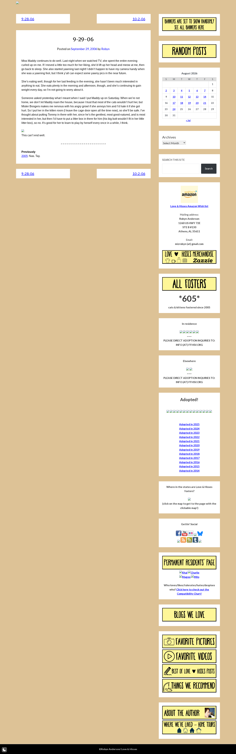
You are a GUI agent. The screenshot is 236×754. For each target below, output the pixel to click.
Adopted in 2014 (189, 470)
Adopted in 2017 (189, 457)
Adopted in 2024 (189, 428)
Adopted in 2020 (189, 445)
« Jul (188, 120)
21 (204, 103)
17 (174, 103)
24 (174, 109)
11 (181, 96)
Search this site (173, 159)
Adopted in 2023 (189, 432)
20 (197, 103)
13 (197, 96)
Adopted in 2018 (189, 453)
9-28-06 (27, 19)
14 (204, 96)
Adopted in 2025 (189, 424)
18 (181, 103)
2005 (24, 156)
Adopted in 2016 (189, 462)
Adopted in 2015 (189, 466)
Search (209, 168)
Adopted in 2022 (189, 437)
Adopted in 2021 (189, 441)
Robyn (105, 49)
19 (189, 103)
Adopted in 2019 (189, 449)
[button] (4, 749)
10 (174, 96)
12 (189, 96)
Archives (169, 137)
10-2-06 (139, 19)
